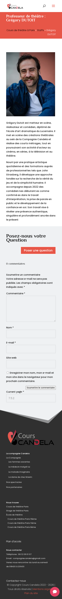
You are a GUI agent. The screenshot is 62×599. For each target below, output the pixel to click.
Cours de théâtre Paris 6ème (21, 527)
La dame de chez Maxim (20, 477)
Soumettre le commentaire (41, 387)
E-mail (11, 342)
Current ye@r (15, 392)
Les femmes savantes (19, 461)
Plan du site (31, 593)
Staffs (40, 30)
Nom (10, 327)
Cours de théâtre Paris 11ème (21, 523)
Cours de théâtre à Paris (20, 30)
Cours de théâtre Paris (17, 506)
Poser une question (38, 250)
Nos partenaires (14, 487)
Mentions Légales (43, 589)
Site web (11, 357)
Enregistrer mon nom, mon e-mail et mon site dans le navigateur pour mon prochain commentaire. (30, 377)
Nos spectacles (14, 482)
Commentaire (15, 293)
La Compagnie (13, 457)
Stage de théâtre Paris (17, 510)
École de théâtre (14, 514)
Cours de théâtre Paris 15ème (21, 519)
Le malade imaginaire (19, 471)
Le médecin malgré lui (19, 466)
